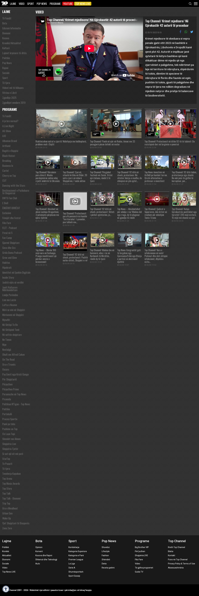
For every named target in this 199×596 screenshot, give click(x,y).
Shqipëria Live (9, 444)
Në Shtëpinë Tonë (10, 330)
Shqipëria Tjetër (10, 449)
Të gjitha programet (144, 568)
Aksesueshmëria (176, 568)
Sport (30, 4)
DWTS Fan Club (9, 198)
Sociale (5, 73)
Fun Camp (7, 238)
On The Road (8, 359)
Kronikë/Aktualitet (11, 43)
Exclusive (6, 213)
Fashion (105, 555)
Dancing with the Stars (13, 185)
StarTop (6, 459)
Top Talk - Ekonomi (11, 498)
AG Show (6, 131)
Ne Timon (6, 339)
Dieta (104, 563)
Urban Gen (7, 513)
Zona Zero (7, 528)
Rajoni (5, 68)
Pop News (42, 4)
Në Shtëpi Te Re (10, 325)
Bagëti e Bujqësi (10, 151)
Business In (7, 166)
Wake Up (6, 518)
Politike (6, 58)
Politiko (6, 409)
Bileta (170, 551)
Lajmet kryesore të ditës (14, 53)
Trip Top (6, 503)
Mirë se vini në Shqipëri (13, 310)
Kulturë (6, 48)
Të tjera (6, 83)
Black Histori (8, 156)
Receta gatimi (108, 568)
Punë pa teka (8, 424)
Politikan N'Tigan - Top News (16, 404)
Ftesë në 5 (7, 233)
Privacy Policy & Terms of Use (181, 563)
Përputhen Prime (10, 389)
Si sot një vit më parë (12, 454)
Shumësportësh (75, 572)
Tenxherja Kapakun (11, 473)
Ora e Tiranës (8, 364)
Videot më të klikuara (12, 88)
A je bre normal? (10, 121)
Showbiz (106, 547)
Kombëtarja (73, 547)
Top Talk (6, 493)
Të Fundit (6, 18)
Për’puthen (140, 551)
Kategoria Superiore (77, 551)
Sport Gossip (74, 576)
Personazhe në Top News (14, 394)
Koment (39, 551)
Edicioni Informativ (11, 28)
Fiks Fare (6, 223)
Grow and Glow (9, 257)
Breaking (6, 161)
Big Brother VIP (142, 547)
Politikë (5, 547)
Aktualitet (6, 555)
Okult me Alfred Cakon (13, 354)
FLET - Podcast (9, 228)
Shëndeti (106, 559)
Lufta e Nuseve (9, 305)
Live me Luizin (9, 300)
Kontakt (171, 555)
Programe (55, 4)
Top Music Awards (11, 483)
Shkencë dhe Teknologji (46, 559)
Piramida (6, 399)
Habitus (6, 262)
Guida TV (139, 572)
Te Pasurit (7, 464)
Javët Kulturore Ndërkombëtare (9, 288)
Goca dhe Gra (8, 248)
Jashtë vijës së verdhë (13, 282)
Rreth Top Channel (176, 547)
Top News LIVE (82, 4)
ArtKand (6, 146)
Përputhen (7, 384)
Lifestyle (106, 551)
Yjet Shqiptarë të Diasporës (15, 523)
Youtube (68, 4)
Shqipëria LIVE (141, 555)
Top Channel (177, 541)
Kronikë (5, 551)
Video (21, 4)
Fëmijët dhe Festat (11, 218)
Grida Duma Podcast (12, 253)
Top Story (7, 488)
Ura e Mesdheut (10, 508)
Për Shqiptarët (9, 379)
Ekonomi (6, 33)
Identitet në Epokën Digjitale (16, 272)
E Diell (5, 203)
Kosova (5, 38)
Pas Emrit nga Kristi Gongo (15, 374)
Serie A (71, 568)
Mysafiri (6, 320)
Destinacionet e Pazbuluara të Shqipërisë (15, 192)
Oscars (5, 369)
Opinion (38, 547)
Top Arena (7, 478)
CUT (4, 180)
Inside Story (8, 277)
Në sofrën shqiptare (12, 335)
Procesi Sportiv (9, 419)
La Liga (71, 563)
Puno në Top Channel (177, 559)
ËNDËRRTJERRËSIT (11, 208)
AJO (4, 136)
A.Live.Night (8, 126)
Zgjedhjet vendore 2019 (13, 102)
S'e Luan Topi (8, 434)
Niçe (4, 344)
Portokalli (7, 414)
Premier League (75, 559)
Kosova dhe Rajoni (43, 555)
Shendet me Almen (11, 439)
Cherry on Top (9, 175)
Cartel (5, 170)
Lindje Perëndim (10, 295)
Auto (37, 563)
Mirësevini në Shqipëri (13, 315)
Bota (4, 23)
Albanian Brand (9, 141)
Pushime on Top (9, 429)
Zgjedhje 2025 (9, 98)
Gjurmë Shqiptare (11, 243)
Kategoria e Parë (76, 555)
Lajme (13, 4)
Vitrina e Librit (9, 93)
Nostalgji (6, 349)
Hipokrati (7, 267)
